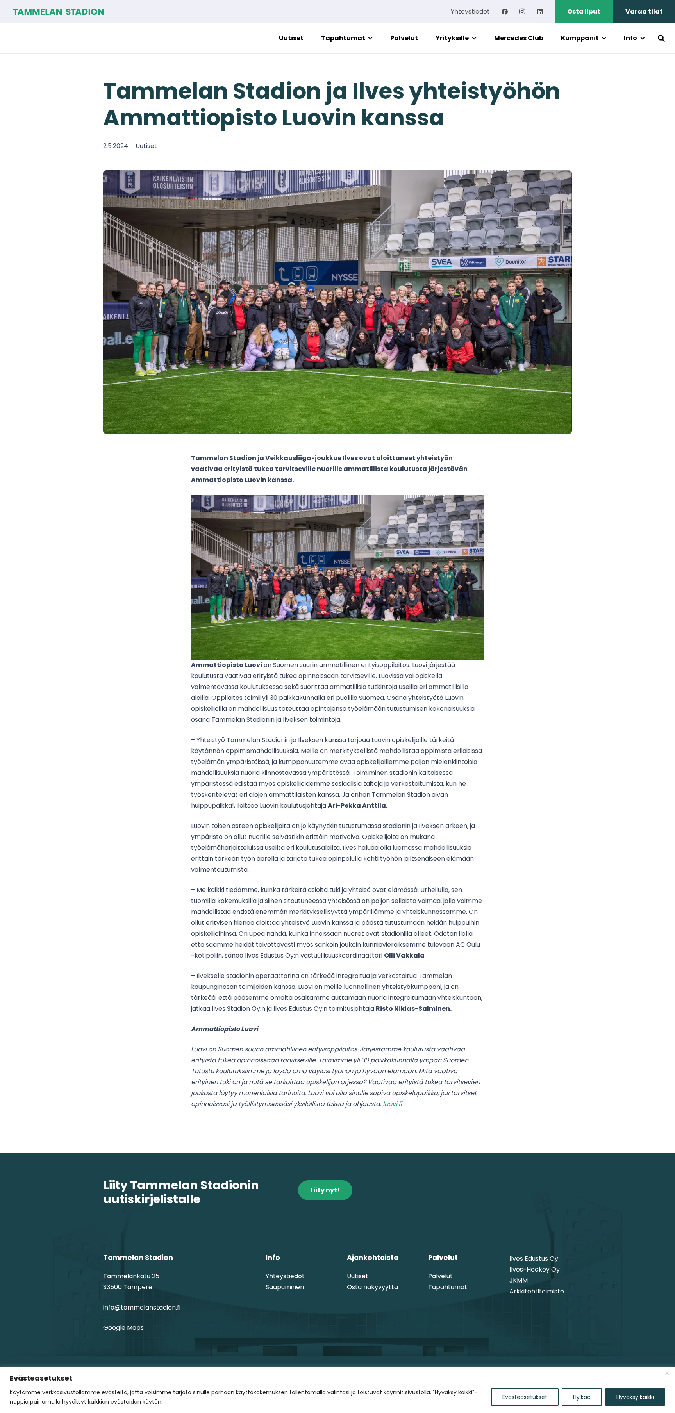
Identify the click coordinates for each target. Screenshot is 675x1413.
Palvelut (440, 1276)
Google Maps (123, 1327)
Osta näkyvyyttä (372, 1287)
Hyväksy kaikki (635, 1397)
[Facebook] (504, 11)
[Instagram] (522, 11)
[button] (369, 38)
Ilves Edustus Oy (533, 1258)
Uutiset (146, 145)
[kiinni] (666, 1373)
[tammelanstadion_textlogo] (58, 12)
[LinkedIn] (540, 11)
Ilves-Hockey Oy (534, 1269)
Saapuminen (285, 1287)
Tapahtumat (447, 1287)
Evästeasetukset (524, 1397)
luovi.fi (392, 1103)
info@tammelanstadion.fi (141, 1307)
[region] (337, 1390)
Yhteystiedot (285, 1276)
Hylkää (582, 1397)
